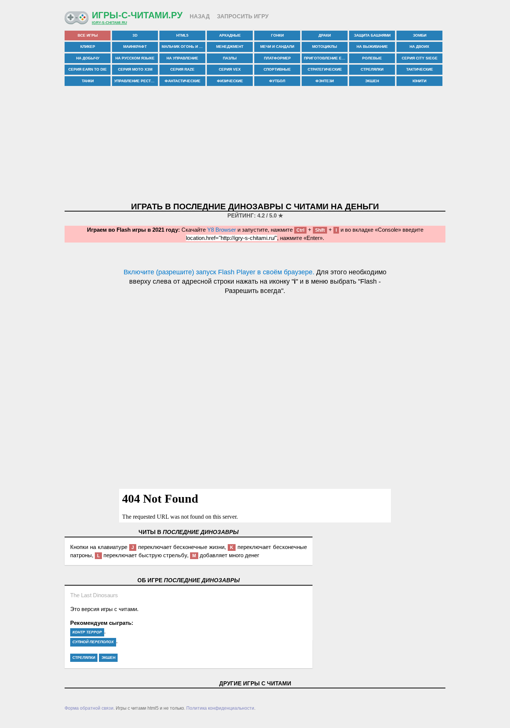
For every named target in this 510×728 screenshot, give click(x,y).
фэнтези (324, 81)
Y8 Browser (221, 229)
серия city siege (420, 58)
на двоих (419, 46)
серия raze (182, 69)
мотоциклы (324, 46)
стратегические (325, 69)
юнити (419, 81)
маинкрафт (135, 46)
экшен (372, 81)
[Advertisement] (255, 144)
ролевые (372, 58)
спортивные (277, 69)
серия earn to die (87, 69)
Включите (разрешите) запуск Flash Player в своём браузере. (219, 272)
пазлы (230, 58)
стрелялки (372, 69)
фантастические (182, 81)
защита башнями (372, 35)
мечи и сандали (277, 46)
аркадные (230, 35)
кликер (87, 46)
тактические (419, 69)
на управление (182, 58)
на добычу (87, 58)
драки (324, 35)
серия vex (230, 69)
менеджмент (229, 46)
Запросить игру (242, 16)
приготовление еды (326, 58)
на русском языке (135, 58)
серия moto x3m (135, 69)
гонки (277, 35)
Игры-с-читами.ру (137, 15)
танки (88, 81)
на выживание (372, 46)
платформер (277, 58)
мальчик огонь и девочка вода (183, 46)
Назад (200, 16)
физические (230, 81)
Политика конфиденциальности (220, 708)
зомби (419, 35)
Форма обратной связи (89, 708)
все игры (88, 35)
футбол (277, 81)
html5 (182, 35)
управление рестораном (136, 81)
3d (135, 35)
